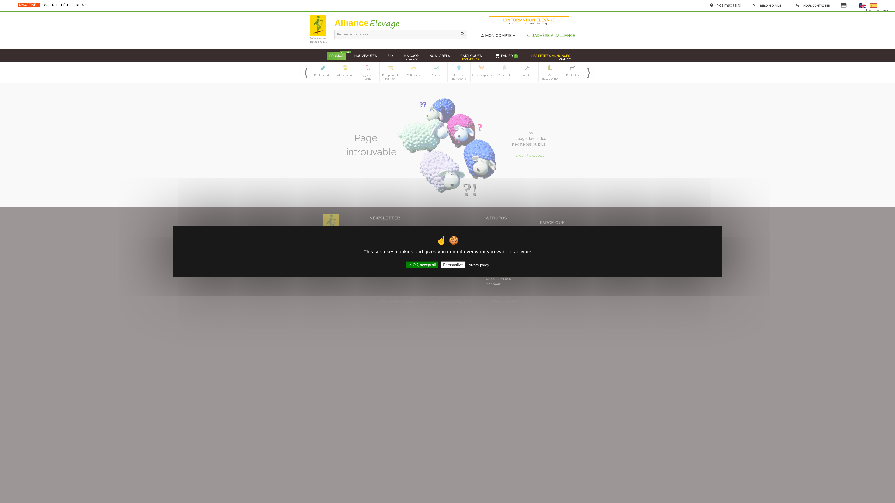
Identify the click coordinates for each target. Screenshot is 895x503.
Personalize (453, 265)
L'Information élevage (529, 21)
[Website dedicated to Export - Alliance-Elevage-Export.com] (864, 5)
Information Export (877, 10)
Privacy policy (478, 265)
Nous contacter (816, 5)
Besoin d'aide (770, 5)
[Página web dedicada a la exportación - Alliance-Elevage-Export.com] (873, 5)
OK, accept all (424, 265)
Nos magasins (728, 5)
